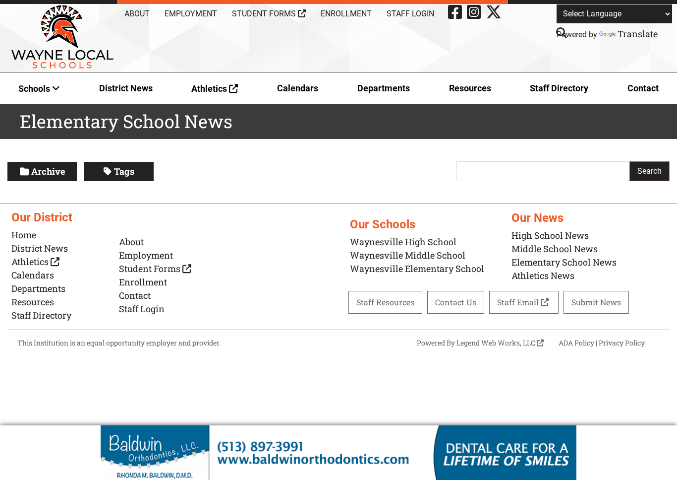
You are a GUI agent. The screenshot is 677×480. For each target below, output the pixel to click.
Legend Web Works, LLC (496, 342)
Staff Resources (385, 302)
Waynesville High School (403, 242)
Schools (35, 88)
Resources (470, 88)
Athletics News (542, 275)
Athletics (210, 88)
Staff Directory (559, 88)
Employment (191, 13)
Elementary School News (564, 262)
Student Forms (265, 13)
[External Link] (338, 452)
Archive (48, 171)
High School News (550, 235)
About (137, 13)
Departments (383, 88)
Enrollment (346, 13)
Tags (124, 171)
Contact (643, 88)
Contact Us (455, 302)
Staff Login (410, 13)
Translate (638, 34)
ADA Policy (576, 342)
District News (126, 88)
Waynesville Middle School (407, 255)
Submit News (596, 302)
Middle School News (554, 249)
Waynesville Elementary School (417, 268)
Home (23, 235)
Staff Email (519, 302)
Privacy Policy (622, 342)
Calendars (297, 88)
